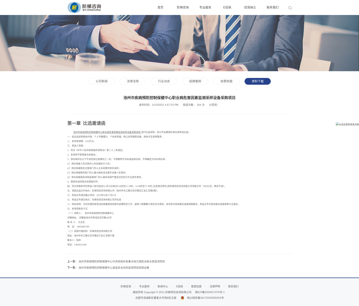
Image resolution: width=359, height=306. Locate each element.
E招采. (227, 7)
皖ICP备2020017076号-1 (210, 292)
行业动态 (164, 81)
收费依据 (226, 81)
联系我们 (273, 7)
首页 (160, 7)
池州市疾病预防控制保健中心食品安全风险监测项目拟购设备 (114, 267)
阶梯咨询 (183, 7)
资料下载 (258, 81)
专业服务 (205, 7)
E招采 (179, 286)
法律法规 (133, 81)
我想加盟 (196, 286)
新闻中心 (163, 286)
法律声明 (215, 286)
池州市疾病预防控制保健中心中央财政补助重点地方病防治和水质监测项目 (122, 261)
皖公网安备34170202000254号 (205, 297)
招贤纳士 (250, 7)
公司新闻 (102, 81)
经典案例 (195, 81)
